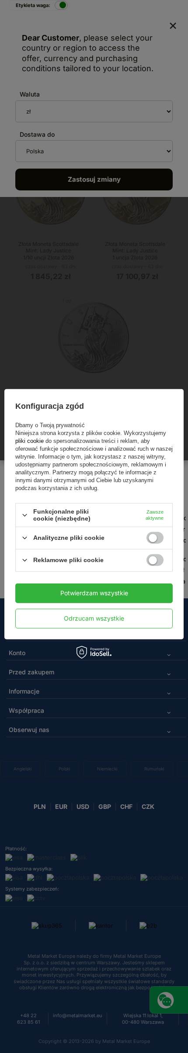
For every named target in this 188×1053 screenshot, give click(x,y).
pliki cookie (30, 441)
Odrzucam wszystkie (94, 618)
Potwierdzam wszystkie (94, 593)
